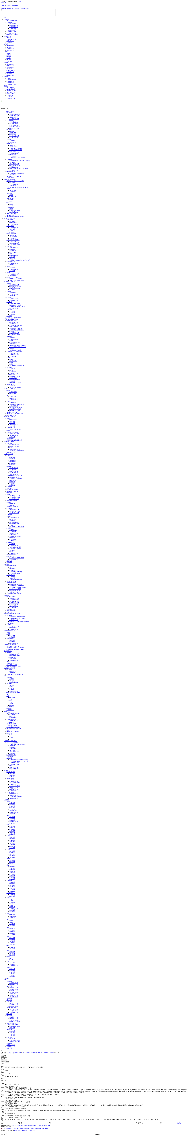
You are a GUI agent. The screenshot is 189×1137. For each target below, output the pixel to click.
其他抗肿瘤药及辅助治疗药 (13, 593)
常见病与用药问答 (11, 39)
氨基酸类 (11, 679)
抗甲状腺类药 (13, 356)
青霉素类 (8, 455)
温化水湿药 (12, 843)
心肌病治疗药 (10, 178)
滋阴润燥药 (12, 948)
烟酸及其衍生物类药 (14, 165)
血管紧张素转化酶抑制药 (15, 148)
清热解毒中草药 (13, 992)
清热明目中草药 (13, 993)
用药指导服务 (10, 47)
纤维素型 (11, 689)
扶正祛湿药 (12, 846)
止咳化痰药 (12, 894)
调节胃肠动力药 (10, 193)
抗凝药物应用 (10, 65)
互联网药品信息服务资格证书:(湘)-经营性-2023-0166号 (34, 1128)
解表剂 (8, 801)
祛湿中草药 (9, 1001)
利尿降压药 (12, 145)
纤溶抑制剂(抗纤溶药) (15, 288)
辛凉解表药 (12, 804)
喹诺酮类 (8, 502)
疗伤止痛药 (12, 874)
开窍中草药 (12, 1028)
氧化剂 (11, 739)
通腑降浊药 (12, 925)
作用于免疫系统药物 (9, 441)
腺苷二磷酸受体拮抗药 (15, 305)
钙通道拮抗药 (13, 134)
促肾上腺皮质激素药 (14, 334)
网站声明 (26, 8)
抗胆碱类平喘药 (13, 406)
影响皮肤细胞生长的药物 (10, 644)
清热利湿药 (12, 841)
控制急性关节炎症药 (14, 626)
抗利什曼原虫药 (13, 545)
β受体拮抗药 (12, 151)
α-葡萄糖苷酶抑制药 (14, 342)
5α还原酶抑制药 (13, 435)
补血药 (11, 900)
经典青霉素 (12, 457)
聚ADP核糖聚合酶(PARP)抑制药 (17, 587)
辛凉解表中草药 (13, 984)
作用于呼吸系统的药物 (9, 388)
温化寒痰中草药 (13, 1011)
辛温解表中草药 (13, 983)
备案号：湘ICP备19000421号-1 (42, 1125)
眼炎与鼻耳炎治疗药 (11, 665)
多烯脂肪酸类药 (13, 167)
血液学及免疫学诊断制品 (15, 796)
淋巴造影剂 (12, 750)
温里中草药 (9, 998)
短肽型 (11, 686)
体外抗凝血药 (13, 295)
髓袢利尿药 (12, 421)
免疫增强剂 (9, 447)
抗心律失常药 (10, 120)
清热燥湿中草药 (13, 990)
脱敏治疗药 (9, 612)
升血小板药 (12, 314)
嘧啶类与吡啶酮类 (14, 523)
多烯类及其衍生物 (14, 517)
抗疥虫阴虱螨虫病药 (11, 554)
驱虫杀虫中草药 (10, 1043)
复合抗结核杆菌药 (14, 513)
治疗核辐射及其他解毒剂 (12, 731)
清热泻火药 (12, 817)
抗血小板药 (9, 302)
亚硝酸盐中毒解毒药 (11, 725)
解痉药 (11, 195)
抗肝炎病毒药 (13, 537)
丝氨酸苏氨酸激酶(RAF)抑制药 (17, 585)
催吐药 (11, 199)
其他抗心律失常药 (14, 128)
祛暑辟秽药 (12, 832)
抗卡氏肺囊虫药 (13, 553)
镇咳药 (8, 390)
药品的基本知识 (13, 25)
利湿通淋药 (12, 838)
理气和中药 (12, 862)
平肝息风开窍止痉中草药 (12, 1024)
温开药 (11, 959)
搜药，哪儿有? (10, 41)
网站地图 (17, 8)
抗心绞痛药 (9, 129)
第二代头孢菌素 (13, 469)
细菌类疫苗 (12, 773)
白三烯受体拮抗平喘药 (15, 409)
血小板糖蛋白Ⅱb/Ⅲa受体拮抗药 (17, 306)
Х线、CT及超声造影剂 (12, 742)
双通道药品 (9, 42)
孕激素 (11, 364)
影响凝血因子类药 (14, 285)
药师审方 (8, 56)
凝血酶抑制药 (13, 292)
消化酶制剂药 (13, 190)
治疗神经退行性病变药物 (12, 240)
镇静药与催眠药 (10, 219)
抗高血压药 (9, 143)
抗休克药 (8, 139)
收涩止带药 (12, 934)
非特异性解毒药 (10, 733)
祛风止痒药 (12, 942)
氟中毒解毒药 (10, 722)
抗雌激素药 (12, 578)
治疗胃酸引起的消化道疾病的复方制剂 (19, 187)
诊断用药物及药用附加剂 (10, 741)
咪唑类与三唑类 (13, 519)
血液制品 (11, 779)
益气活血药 (12, 869)
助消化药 (8, 188)
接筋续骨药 (12, 876)
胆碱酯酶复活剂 (13, 720)
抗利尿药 (8, 430)
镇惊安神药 (12, 964)
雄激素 (11, 359)
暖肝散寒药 (12, 852)
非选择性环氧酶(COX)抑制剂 (17, 617)
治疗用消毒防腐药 (14, 559)
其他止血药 (12, 289)
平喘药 (8, 401)
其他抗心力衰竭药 (14, 119)
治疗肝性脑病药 (13, 212)
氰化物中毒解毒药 (11, 724)
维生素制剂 (9, 669)
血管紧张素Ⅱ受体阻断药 (15, 150)
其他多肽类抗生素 (14, 499)
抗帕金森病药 (13, 241)
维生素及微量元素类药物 (10, 668)
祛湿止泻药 (12, 840)
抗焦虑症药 (12, 230)
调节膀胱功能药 (10, 438)
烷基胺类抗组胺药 (14, 598)
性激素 (8, 357)
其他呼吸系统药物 (11, 415)
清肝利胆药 (12, 837)
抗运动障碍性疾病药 (14, 244)
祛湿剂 (8, 835)
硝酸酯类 (11, 131)
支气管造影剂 (13, 748)
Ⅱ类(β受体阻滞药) (13, 123)
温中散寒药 (12, 851)
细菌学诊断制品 (13, 793)
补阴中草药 (12, 1035)
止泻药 (11, 205)
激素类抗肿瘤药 (10, 575)
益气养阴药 (12, 910)
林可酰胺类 (9, 492)
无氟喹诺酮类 (13, 503)
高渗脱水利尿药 (10, 427)
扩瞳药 (8, 661)
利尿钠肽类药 (13, 117)
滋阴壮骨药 (12, 911)
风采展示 (6, 76)
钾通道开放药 (13, 154)
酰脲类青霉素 (13, 463)
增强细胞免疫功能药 (14, 449)
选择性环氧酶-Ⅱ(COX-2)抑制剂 (17, 618)
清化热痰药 (12, 886)
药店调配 (8, 59)
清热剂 (8, 815)
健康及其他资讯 (10, 98)
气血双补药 (12, 902)
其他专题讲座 (10, 72)
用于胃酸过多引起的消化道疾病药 (15, 181)
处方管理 (6, 51)
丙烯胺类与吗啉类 (14, 522)
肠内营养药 (9, 683)
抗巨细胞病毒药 (13, 533)
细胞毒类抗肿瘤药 (11, 565)
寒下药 (11, 921)
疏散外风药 (12, 938)
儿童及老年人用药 (11, 31)
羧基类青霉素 (13, 461)
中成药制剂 (6, 800)
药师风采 (7, 8)
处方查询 (8, 58)
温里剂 (8, 849)
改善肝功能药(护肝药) (15, 210)
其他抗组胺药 (13, 607)
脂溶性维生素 (13, 672)
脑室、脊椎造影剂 (14, 751)
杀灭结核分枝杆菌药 (14, 511)
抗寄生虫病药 (10, 542)
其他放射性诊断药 (14, 762)
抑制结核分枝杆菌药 (14, 509)
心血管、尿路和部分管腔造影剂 (17, 744)
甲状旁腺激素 (13, 371)
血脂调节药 (9, 159)
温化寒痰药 (12, 885)
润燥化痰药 (12, 883)
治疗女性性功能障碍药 (15, 382)
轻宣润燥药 (12, 947)
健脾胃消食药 (13, 916)
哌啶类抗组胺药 (13, 604)
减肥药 (8, 272)
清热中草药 (9, 986)
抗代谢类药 (12, 568)
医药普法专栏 (10, 73)
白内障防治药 (10, 663)
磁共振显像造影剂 (11, 755)
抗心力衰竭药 (10, 112)
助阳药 (11, 903)
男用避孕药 (12, 385)
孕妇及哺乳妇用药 (11, 30)
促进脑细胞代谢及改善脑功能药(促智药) (19, 260)
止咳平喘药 (12, 896)
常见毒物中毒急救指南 (12, 34)
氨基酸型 (11, 685)
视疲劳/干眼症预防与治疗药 (13, 666)
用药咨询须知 (10, 45)
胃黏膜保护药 (13, 185)
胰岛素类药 (12, 337)
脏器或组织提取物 (14, 789)
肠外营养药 (9, 677)
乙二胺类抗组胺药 (14, 601)
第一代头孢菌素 (13, 468)
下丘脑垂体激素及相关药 (12, 326)
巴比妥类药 (12, 221)
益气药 (11, 899)
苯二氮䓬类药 (13, 223)
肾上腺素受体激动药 (14, 655)
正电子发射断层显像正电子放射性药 (18, 761)
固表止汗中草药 (13, 1038)
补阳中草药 (12, 1034)
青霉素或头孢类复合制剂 (15, 478)
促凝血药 (8, 283)
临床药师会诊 (10, 50)
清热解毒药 (12, 818)
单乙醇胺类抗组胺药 (14, 599)
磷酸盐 (11, 703)
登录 (20, 1)
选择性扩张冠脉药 (14, 136)
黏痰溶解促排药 (13, 399)
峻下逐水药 (12, 924)
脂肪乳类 (11, 680)
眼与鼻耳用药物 (8, 651)
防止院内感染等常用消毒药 (16, 558)
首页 (5, 17)
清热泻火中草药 (13, 987)
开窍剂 (8, 956)
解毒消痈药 (12, 970)
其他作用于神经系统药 (12, 277)
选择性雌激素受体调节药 (15, 579)
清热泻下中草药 (13, 997)
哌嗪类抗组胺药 (13, 606)
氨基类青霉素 (13, 460)
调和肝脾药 (12, 953)
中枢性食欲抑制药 (14, 274)
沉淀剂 (11, 736)
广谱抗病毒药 (13, 530)
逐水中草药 (9, 1000)
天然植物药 (12, 437)
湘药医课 (3, 8)
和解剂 (8, 950)
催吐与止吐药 (10, 198)
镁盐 (10, 702)
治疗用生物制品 (10, 778)
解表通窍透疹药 (13, 812)
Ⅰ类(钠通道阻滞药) (14, 122)
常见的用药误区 (13, 28)
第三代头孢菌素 (13, 471)
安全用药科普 (7, 19)
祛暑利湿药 (12, 831)
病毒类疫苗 (12, 775)
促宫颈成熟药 (13, 378)
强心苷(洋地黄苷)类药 (15, 114)
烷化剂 (11, 567)
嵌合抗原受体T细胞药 (15, 590)
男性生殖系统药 (10, 384)
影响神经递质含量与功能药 (16, 280)
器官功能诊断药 (10, 756)
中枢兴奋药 (9, 254)
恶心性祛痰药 (13, 396)
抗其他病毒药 (13, 541)
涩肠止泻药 (12, 930)
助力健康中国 (10, 75)
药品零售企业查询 (11, 79)
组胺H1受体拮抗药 (11, 596)
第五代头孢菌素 (13, 474)
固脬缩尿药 (12, 933)
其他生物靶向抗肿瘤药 (15, 589)
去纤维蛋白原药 (13, 299)
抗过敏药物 (6, 595)
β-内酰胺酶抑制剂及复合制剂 (14, 475)
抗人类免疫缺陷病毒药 (15, 536)
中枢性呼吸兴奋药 (14, 255)
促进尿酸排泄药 (13, 629)
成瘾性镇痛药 (13, 267)
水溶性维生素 (13, 671)
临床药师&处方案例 (11, 20)
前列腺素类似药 (13, 660)
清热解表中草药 (13, 995)
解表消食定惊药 (13, 810)
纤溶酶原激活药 (13, 300)
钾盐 (10, 699)
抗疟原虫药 (12, 544)
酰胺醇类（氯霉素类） (12, 489)
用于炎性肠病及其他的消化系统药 (15, 216)
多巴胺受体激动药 (14, 333)
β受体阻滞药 (12, 133)
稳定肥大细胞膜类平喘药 (15, 407)
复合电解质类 (10, 706)
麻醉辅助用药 (10, 638)
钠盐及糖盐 (12, 697)
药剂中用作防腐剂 (14, 769)
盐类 (7, 696)
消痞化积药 (12, 917)
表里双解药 (12, 814)
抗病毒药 (8, 528)
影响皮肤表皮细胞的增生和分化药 (15, 648)
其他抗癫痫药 (13, 238)
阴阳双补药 (12, 907)
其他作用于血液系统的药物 (13, 317)
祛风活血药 (12, 944)
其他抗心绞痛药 (13, 137)
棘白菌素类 (12, 520)
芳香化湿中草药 (13, 1004)
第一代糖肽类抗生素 (14, 496)
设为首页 (21, 8)
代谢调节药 (9, 367)
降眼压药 (8, 652)
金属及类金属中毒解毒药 (12, 713)
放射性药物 (9, 758)
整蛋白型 (11, 688)
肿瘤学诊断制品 (13, 798)
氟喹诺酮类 (12, 505)
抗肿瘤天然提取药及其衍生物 (17, 572)
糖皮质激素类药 (13, 322)
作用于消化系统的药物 (9, 179)
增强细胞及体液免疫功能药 (16, 451)
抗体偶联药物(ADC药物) (12, 592)
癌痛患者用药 (10, 67)
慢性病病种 (9, 61)
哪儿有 (179, 1122)
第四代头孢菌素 (13, 472)
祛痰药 (8, 395)
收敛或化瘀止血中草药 (15, 1021)
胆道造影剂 (12, 747)
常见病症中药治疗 (11, 33)
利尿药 (8, 418)
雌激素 (11, 362)
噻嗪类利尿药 (13, 420)
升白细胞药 (12, 312)
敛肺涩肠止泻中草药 (14, 1040)
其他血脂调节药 (13, 170)
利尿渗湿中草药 (13, 1003)
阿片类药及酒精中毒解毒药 (13, 728)
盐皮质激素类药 (13, 323)
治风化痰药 (12, 891)
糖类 (7, 694)
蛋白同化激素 (13, 361)
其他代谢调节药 (13, 373)
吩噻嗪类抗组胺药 (14, 603)
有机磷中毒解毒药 (11, 719)
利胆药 (11, 209)
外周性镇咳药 (13, 393)
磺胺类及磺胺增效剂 (11, 500)
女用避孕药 (12, 381)
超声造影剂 (12, 753)
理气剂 (8, 858)
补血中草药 (12, 1032)
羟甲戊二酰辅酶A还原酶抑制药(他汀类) (19, 160)
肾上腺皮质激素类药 (11, 320)
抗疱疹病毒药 (13, 531)
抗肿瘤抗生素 (13, 570)
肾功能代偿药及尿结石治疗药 (14, 440)
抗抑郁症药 (12, 229)
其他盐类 (11, 705)
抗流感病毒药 (13, 534)
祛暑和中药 (12, 829)
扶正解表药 (12, 809)
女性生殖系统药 (10, 375)
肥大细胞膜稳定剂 (11, 610)
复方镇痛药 (12, 271)
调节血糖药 (9, 336)
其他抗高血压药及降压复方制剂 (17, 157)
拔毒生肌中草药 (10, 1046)
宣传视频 (8, 78)
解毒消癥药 (12, 823)
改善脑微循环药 (13, 174)
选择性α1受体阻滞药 (14, 433)
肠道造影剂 (12, 745)
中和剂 (11, 737)
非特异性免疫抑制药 (14, 446)
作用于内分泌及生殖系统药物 (11, 319)
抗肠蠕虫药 (12, 550)
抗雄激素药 (12, 576)
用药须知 (8, 37)
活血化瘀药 (12, 866)
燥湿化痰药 (12, 882)
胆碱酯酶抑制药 (13, 263)
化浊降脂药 (12, 890)
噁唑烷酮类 (9, 561)
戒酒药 (8, 730)
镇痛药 (8, 266)
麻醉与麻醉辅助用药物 (9, 630)
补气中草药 (12, 1031)
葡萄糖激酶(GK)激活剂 (15, 350)
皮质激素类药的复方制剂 (15, 325)
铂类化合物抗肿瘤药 (11, 581)
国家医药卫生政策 (11, 90)
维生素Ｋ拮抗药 (13, 294)
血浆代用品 (9, 316)
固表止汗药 (12, 928)
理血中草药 (9, 1015)
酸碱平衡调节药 (10, 708)
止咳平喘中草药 (13, 1012)
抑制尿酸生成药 (13, 627)
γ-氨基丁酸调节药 (14, 236)
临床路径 (8, 53)
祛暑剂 (8, 824)
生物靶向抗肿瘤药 (11, 582)
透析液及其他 (10, 710)
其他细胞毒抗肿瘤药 (14, 573)
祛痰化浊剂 (9, 880)
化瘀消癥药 (12, 872)
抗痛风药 (8, 624)
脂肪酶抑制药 (13, 275)
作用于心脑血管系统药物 (10, 111)
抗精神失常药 (10, 226)
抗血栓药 (8, 297)
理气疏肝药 (12, 860)
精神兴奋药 (12, 257)
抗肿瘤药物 (6, 564)
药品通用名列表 (17, 1052)
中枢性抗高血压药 (14, 153)
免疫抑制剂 (9, 443)
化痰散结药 (12, 888)
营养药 (5, 675)
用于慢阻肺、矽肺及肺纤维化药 (14, 413)
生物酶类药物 (13, 790)
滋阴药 (11, 905)
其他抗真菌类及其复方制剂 (16, 527)
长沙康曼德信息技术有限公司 (27, 1130)
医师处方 (8, 55)
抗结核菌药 (9, 508)
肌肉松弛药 (12, 640)
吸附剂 (11, 734)
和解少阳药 (12, 952)
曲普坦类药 (12, 249)
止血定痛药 (12, 877)
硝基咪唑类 (9, 562)
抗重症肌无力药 (10, 261)
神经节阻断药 (13, 156)
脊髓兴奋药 (12, 258)
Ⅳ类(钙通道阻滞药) (14, 126)
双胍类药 (11, 340)
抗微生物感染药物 (8, 454)
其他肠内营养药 (13, 691)
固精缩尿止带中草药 (14, 1042)
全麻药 (8, 634)
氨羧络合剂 (12, 714)
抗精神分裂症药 (13, 227)
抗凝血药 (8, 291)
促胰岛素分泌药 (13, 339)
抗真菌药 (8, 516)
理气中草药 (9, 1014)
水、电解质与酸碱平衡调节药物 (12, 693)
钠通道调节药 (13, 235)
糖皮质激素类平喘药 (14, 410)
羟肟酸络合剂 (13, 717)
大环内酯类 (9, 488)
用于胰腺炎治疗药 (11, 215)
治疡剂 (8, 967)
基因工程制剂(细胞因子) (15, 782)
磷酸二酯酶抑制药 (14, 115)
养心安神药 (12, 962)
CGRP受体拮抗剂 (14, 252)
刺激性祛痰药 (13, 398)
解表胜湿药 (12, 806)
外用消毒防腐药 (10, 556)
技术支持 (16, 1130)
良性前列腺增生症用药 (12, 432)
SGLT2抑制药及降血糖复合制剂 (17, 347)
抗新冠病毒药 (13, 539)
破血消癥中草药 (13, 1020)
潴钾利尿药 (12, 423)
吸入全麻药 (12, 635)
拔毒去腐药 (12, 973)
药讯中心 (6, 86)
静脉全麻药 (12, 637)
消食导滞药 (12, 914)
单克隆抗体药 (13, 784)
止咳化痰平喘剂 (10, 893)
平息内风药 (12, 939)
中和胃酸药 (12, 182)
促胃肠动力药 (13, 196)
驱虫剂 (8, 978)
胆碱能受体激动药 (14, 654)
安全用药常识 (10, 22)
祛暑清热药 (12, 826)
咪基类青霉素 (13, 464)
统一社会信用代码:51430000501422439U (23, 1125)
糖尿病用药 (9, 69)
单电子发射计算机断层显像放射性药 (18, 759)
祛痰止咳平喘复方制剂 (12, 412)
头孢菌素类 (9, 466)
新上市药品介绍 (10, 96)
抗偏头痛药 (9, 246)
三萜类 (11, 525)
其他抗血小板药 (13, 308)
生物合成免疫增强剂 (14, 786)
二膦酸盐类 (12, 368)
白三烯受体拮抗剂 (11, 609)
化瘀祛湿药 (12, 848)
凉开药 (11, 958)
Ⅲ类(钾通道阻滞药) (14, 125)
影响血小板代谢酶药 (14, 303)
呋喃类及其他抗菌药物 (12, 506)
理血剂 (8, 865)
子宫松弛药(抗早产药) (15, 379)
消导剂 (8, 913)
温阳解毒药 (12, 857)
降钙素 (11, 370)
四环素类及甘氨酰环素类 (12, 491)
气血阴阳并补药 (13, 908)
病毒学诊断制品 (13, 795)
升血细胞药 (9, 309)
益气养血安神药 (13, 966)
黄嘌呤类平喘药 (13, 402)
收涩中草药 (9, 1037)
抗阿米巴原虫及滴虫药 (15, 547)
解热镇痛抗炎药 (10, 615)
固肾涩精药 (12, 931)
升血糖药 (11, 348)
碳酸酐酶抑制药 (13, 658)
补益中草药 (9, 1029)
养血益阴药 (12, 879)
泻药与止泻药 (10, 202)
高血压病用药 (10, 64)
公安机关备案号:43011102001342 (10, 1128)
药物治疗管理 (10, 48)
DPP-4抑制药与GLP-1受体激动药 (18, 345)
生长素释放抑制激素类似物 (16, 330)
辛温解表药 (12, 803)
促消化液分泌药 (13, 191)
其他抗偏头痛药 (13, 250)
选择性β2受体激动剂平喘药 (16, 404)
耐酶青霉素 (12, 458)
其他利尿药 (12, 426)
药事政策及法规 (10, 89)
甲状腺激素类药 (13, 353)
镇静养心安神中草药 (11, 1023)
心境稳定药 (12, 232)
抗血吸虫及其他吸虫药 (15, 548)
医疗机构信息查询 (11, 84)
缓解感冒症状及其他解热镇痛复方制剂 (19, 621)
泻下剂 (8, 919)
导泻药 (11, 204)
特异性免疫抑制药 (14, 444)
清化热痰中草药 (13, 1009)
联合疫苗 (11, 776)
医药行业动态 (10, 87)
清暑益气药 (12, 834)
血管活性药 (12, 140)
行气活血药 (12, 868)
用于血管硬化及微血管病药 (13, 176)
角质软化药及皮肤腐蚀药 (12, 646)
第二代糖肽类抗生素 (14, 497)
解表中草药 (9, 981)
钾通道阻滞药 (13, 264)
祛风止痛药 (12, 941)
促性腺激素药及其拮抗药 (15, 328)
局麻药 (8, 632)
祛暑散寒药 (12, 827)
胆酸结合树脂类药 (14, 164)
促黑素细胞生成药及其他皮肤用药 (15, 649)
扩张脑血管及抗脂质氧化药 (16, 173)
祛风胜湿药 (12, 845)
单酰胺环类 (12, 485)
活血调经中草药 (13, 1018)
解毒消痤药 (12, 972)
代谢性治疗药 (13, 142)
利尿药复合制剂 (13, 424)
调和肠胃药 (12, 955)
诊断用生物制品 (10, 792)
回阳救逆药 (12, 855)
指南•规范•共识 (10, 93)
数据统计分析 (10, 95)
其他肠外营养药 (13, 682)
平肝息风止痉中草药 (14, 1026)
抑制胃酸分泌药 (13, 184)
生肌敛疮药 (12, 975)
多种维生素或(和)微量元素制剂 (14, 674)
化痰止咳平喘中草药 (11, 1007)
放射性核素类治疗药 (14, 764)
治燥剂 (8, 945)
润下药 (11, 922)
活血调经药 (12, 871)
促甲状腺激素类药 (14, 354)
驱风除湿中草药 (13, 1006)
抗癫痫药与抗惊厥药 (11, 233)
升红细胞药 (12, 311)
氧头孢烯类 (12, 483)
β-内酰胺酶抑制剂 (14, 477)
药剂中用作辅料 (13, 767)
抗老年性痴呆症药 (14, 243)
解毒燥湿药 (12, 976)
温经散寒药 (12, 854)
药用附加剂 (9, 765)
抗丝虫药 (11, 551)
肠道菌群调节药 (13, 787)
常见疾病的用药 (13, 27)
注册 (22, 1)
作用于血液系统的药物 (9, 281)
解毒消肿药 (12, 969)
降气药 (11, 863)
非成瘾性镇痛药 (13, 269)
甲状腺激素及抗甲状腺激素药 (14, 351)
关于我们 (12, 8)
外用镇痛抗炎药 (13, 620)
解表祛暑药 (12, 807)
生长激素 (11, 331)
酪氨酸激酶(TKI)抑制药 (15, 584)
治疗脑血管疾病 (10, 171)
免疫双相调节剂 (10, 452)
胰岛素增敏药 (13, 344)
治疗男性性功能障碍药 (15, 387)
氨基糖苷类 (9, 486)
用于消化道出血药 (11, 213)
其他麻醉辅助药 (13, 643)
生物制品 (6, 770)
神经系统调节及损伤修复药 (16, 278)
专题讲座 (6, 62)
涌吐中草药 (9, 1048)
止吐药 (11, 201)
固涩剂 (8, 927)
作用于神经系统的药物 (9, 218)
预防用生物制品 (10, 772)
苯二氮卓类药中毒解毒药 (12, 727)
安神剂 (8, 961)
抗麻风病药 (9, 514)
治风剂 (8, 936)
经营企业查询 (10, 81)
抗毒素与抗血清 (13, 781)
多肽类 (8, 494)
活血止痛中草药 (13, 1017)
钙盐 (10, 700)
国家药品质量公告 (11, 92)
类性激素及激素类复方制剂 (16, 365)
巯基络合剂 (12, 716)
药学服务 (6, 44)
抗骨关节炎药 (10, 623)
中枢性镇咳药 (13, 392)
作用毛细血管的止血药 (15, 286)
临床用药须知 (7, 36)
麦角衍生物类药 (13, 247)
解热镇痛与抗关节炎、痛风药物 (12, 613)
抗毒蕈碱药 (12, 641)
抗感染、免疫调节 (11, 70)
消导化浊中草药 (10, 1045)
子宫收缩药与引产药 (14, 376)
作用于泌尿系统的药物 (9, 416)
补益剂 (8, 897)
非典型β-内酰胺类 (11, 480)
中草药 (5, 979)
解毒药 (5, 711)
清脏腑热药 (12, 820)
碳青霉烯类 (12, 482)
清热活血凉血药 (13, 821)
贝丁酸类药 (12, 162)
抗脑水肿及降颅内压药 (15, 429)
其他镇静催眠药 (13, 224)
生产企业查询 (10, 82)
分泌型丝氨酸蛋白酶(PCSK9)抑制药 (18, 168)
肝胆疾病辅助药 (10, 207)
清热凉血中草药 (13, 989)
